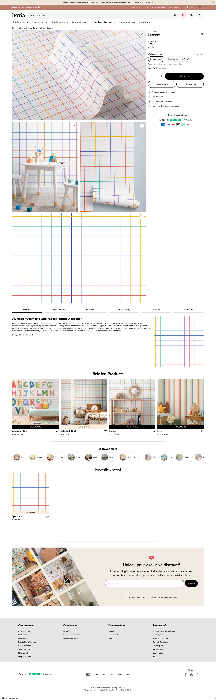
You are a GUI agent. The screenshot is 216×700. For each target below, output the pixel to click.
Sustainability (113, 635)
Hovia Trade (68, 631)
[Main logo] (19, 15)
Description (27, 309)
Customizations (189, 309)
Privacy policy (158, 645)
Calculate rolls (190, 84)
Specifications (59, 309)
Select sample (161, 84)
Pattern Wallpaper (39, 28)
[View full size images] (142, 34)
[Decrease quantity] (150, 76)
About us (111, 631)
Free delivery (124, 309)
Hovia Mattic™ (156, 59)
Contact (111, 638)
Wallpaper (21, 28)
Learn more (175, 106)
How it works (92, 309)
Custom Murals (24, 631)
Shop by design (24, 656)
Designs (29, 28)
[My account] (191, 15)
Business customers (71, 638)
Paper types (158, 635)
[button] (200, 7)
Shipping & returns (160, 638)
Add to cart (184, 76)
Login (192, 7)
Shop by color (23, 653)
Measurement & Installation (164, 631)
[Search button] (175, 15)
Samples (157, 309)
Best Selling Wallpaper (27, 642)
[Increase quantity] (161, 76)
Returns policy (158, 649)
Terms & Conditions (160, 642)
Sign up (191, 583)
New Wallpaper (24, 645)
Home (14, 28)
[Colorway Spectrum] (151, 46)
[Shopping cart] (199, 15)
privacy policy (162, 597)
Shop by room (24, 649)
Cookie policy (158, 653)
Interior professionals (71, 635)
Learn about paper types (195, 54)
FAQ (154, 656)
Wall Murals (23, 638)
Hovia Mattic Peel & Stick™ (178, 59)
